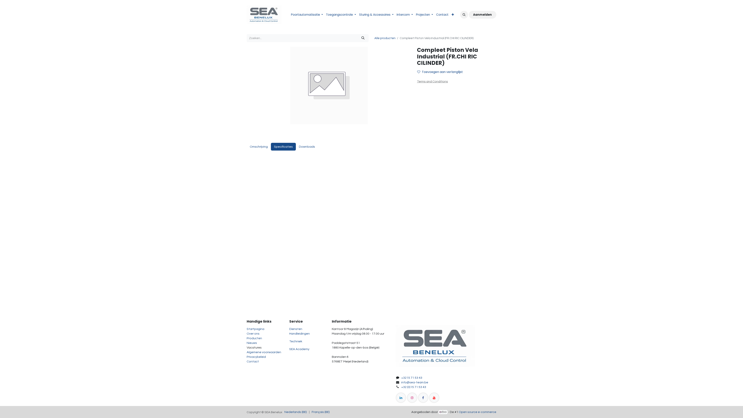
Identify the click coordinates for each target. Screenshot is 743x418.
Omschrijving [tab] (259, 146)
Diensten (295, 329)
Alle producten (384, 38)
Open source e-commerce (477, 412)
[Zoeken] (363, 38)
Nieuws (252, 342)
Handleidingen (299, 333)
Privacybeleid (256, 356)
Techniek (295, 341)
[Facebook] (423, 397)
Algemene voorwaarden (264, 352)
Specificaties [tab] (283, 146)
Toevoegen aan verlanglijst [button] (442, 72)
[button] (464, 15)
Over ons (253, 333)
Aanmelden (482, 15)
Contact (253, 361)
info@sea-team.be (414, 382)
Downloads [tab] (307, 146)
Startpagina (255, 329)
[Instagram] (412, 397)
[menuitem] (307, 15)
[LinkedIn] (401, 397)
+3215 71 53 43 (411, 377)
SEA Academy (299, 349)
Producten (254, 338)
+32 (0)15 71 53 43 (413, 387)
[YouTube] (434, 397)
